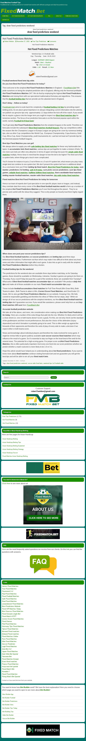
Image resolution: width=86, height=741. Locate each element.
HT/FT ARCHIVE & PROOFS (18, 16)
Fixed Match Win (8, 669)
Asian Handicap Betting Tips (11, 442)
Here (4, 549)
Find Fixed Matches (9, 624)
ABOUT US (58, 16)
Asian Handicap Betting (10, 439)
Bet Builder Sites (7, 705)
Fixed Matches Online (10, 636)
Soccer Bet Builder (8, 718)
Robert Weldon (9, 41)
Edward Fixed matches (10, 634)
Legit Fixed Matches (9, 646)
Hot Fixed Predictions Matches (17, 38)
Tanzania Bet (7, 656)
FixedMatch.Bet (70, 88)
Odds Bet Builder (8, 715)
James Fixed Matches (10, 586)
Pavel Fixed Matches (9, 674)
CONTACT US (5, 20)
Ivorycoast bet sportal (10, 666)
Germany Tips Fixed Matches (13, 626)
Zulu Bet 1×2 (6, 649)
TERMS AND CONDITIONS (71, 16)
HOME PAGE (5, 16)
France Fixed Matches (10, 664)
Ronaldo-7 (6, 671)
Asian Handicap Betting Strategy (13, 449)
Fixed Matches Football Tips (10, 3)
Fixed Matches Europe (10, 659)
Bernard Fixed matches (10, 631)
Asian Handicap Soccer (10, 453)
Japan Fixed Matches (10, 651)
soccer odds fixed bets (35, 363)
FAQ (49, 16)
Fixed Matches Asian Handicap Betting (15, 456)
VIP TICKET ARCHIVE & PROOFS (35, 16)
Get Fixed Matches (8, 420)
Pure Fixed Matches (9, 639)
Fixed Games (7, 621)
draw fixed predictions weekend (17, 363)
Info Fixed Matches (8, 423)
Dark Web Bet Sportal (10, 654)
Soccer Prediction (8, 644)
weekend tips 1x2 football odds (53, 363)
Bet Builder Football (8, 698)
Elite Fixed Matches (9, 641)
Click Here (6, 483)
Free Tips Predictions (39, 41)
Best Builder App (7, 694)
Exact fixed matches (9, 661)
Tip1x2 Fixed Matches (10, 629)
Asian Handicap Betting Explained (13, 446)
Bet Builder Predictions (9, 701)
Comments (52, 41)
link (67, 549)
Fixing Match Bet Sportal (11, 676)
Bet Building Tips (8, 711)
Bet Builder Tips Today (9, 708)
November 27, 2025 (23, 41)
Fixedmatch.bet (9, 107)
